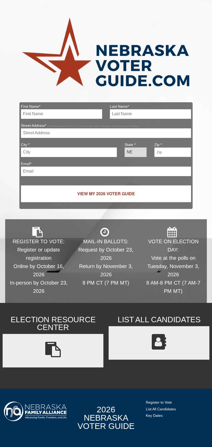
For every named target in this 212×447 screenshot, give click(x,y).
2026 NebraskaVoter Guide (106, 418)
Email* (26, 164)
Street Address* (80, 125)
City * (25, 145)
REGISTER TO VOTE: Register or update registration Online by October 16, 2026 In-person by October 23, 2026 (39, 266)
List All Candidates (161, 409)
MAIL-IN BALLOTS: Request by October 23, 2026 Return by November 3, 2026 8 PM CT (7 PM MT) (105, 262)
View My (106, 194)
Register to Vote (159, 402)
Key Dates (154, 415)
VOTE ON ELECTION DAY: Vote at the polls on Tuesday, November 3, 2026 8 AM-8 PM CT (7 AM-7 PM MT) (173, 266)
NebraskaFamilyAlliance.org (35, 411)
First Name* (30, 106)
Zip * (158, 145)
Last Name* (119, 106)
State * (130, 145)
